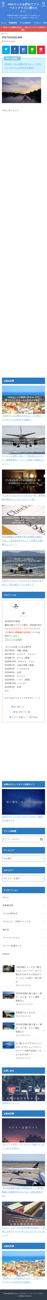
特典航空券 (13, 23)
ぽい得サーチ (19, 707)
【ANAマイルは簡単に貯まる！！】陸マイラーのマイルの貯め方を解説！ (24, 29)
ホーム (3, 23)
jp (23, 612)
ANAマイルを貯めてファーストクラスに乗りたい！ (23, 8)
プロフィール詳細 (13, 639)
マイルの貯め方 (25, 23)
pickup (6, 954)
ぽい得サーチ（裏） (24, 712)
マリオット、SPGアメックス (17, 921)
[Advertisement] (23, 214)
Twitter (35, 717)
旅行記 (6, 929)
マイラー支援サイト (20, 717)
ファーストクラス (11, 937)
